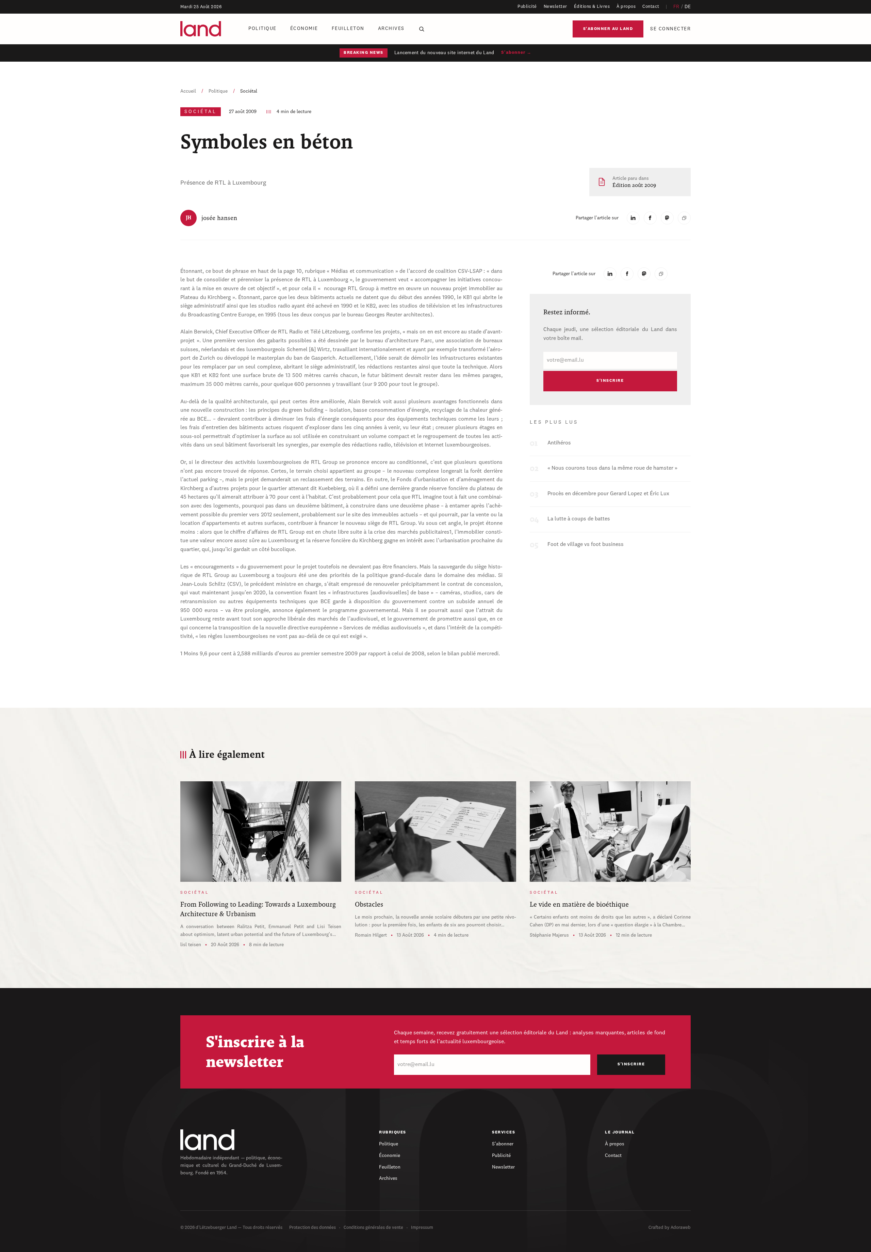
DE (688, 6)
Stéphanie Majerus (549, 935)
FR (676, 6)
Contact (650, 6)
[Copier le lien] (684, 218)
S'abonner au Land (608, 29)
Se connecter (670, 29)
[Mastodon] (667, 218)
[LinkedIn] (633, 218)
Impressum (422, 1227)
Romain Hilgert (371, 935)
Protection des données (312, 1227)
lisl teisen (190, 944)
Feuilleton (348, 28)
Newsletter (555, 6)
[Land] (207, 1139)
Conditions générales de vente (373, 1227)
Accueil (188, 91)
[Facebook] (650, 218)
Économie (304, 28)
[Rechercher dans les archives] (421, 29)
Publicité (527, 6)
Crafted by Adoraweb (669, 1227)
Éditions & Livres (592, 6)
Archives (391, 28)
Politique (262, 28)
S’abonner (502, 1144)
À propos (626, 6)
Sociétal (248, 91)
